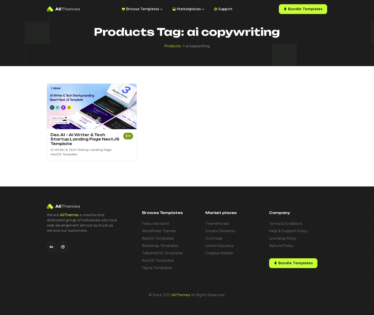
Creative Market (219, 253)
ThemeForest (217, 224)
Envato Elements (220, 231)
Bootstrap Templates (160, 246)
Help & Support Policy (288, 231)
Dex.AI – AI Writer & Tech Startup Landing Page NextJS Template (84, 139)
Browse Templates (142, 9)
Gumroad (213, 238)
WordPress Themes (159, 231)
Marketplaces (189, 9)
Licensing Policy (282, 238)
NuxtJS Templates (158, 260)
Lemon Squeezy (219, 246)
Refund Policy (281, 246)
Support (225, 9)
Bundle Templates (304, 9)
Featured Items (155, 224)
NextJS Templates (158, 238)
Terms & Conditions (285, 224)
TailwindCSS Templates (162, 253)
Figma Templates (157, 268)
